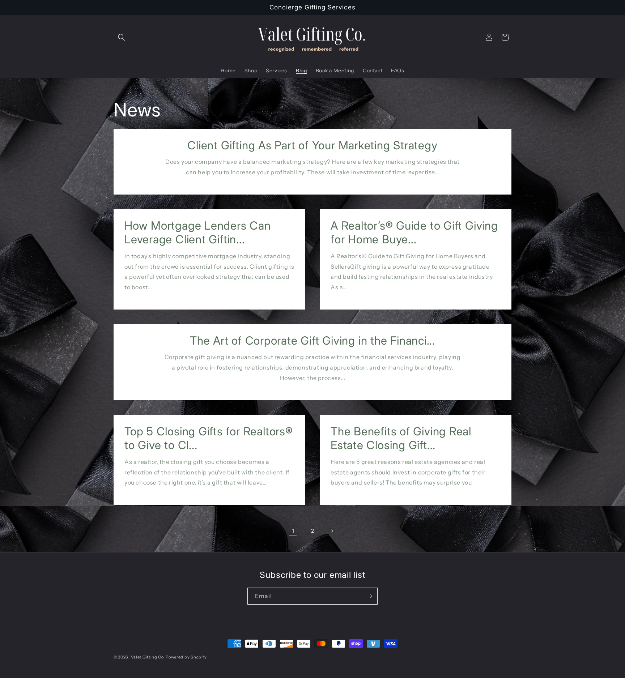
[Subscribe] (369, 596)
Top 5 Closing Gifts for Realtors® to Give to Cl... (208, 438)
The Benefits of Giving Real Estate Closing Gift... (401, 438)
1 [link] (293, 530)
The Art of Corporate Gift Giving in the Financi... (312, 340)
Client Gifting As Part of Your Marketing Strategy (312, 145)
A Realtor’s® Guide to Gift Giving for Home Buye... (414, 232)
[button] (121, 37)
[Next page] (332, 531)
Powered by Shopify (186, 657)
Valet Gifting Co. (148, 657)
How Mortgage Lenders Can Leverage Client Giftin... (197, 232)
